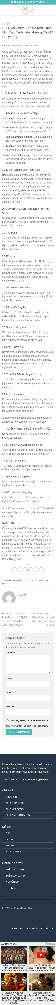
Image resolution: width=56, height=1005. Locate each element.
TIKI (8, 833)
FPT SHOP (12, 888)
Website (10, 706)
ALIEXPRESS (13, 851)
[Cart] (52, 9)
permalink (6, 583)
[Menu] (4, 9)
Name (9, 678)
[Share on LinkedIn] (41, 569)
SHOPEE (10, 845)
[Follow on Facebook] (22, 919)
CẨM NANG (7, 24)
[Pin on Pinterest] (36, 569)
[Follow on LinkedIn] (33, 919)
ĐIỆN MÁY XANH (15, 875)
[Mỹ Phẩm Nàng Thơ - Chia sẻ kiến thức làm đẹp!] (28, 9)
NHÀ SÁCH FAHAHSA (18, 815)
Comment (11, 652)
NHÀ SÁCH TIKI (15, 803)
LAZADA (10, 839)
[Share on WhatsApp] (14, 569)
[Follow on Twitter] (30, 919)
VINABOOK (12, 797)
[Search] (47, 10)
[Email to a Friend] (30, 569)
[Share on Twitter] (25, 569)
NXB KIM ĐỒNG (15, 809)
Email (9, 692)
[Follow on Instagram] (26, 919)
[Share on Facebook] (19, 569)
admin (35, 45)
